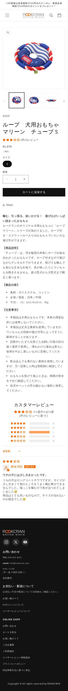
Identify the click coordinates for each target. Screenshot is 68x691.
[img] (11, 461)
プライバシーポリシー (14, 663)
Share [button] (9, 204)
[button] (7, 15)
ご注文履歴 (8, 644)
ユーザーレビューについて (16, 611)
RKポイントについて (13, 604)
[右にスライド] (64, 101)
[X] (15, 542)
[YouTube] (25, 542)
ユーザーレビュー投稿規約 (16, 657)
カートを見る (10, 632)
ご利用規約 (8, 651)
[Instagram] (6, 542)
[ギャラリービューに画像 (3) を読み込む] (51, 100)
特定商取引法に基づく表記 (16, 670)
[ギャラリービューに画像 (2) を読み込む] (34, 100)
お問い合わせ (10, 625)
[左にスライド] (4, 101)
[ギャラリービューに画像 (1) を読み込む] (16, 100)
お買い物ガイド (11, 598)
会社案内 (7, 578)
